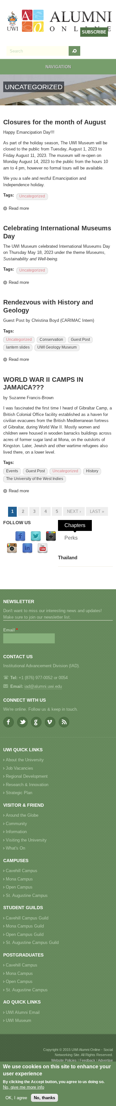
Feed (64, 722)
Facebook (8, 722)
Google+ (36, 722)
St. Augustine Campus (27, 895)
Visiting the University (26, 840)
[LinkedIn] (27, 552)
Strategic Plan (19, 792)
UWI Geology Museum (57, 347)
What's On (15, 848)
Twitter (22, 722)
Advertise (105, 1060)
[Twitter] (36, 540)
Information (16, 831)
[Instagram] (12, 552)
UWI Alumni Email (23, 1012)
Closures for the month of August (54, 122)
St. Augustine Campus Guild (32, 942)
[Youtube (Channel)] (42, 552)
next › (74, 511)
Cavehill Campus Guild (27, 918)
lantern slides (18, 347)
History (92, 471)
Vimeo (50, 722)
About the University (25, 759)
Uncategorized (32, 196)
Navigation (58, 66)
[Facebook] (20, 540)
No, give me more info (23, 1087)
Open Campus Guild (25, 934)
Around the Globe (22, 815)
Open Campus (19, 887)
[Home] (59, 21)
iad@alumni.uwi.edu (43, 686)
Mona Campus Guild (25, 926)
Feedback (87, 1060)
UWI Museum (18, 1020)
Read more (19, 208)
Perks (71, 538)
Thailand (67, 557)
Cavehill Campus (21, 870)
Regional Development (27, 776)
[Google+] (51, 540)
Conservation (51, 339)
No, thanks (44, 1097)
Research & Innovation (27, 784)
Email (10, 630)
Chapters (74, 525)
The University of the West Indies (34, 478)
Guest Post (80, 339)
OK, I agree (16, 1097)
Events (12, 471)
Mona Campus (19, 879)
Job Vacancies (19, 768)
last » (97, 511)
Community (16, 823)
